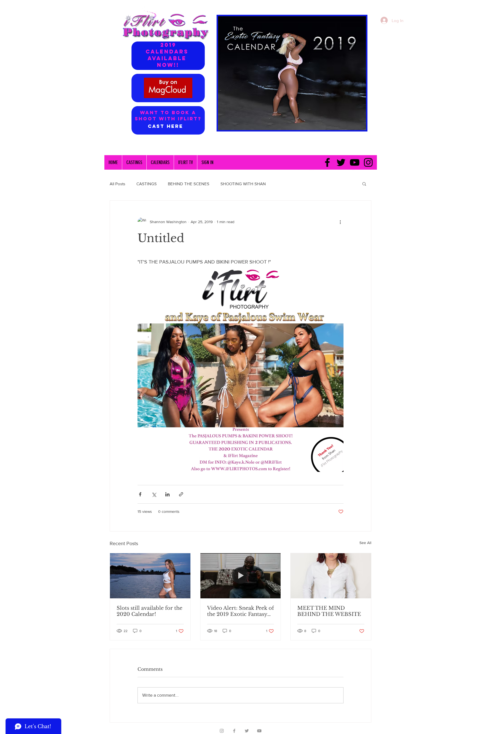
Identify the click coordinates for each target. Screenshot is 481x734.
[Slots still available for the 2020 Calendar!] (150, 575)
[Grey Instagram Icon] (221, 730)
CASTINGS (146, 183)
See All (365, 542)
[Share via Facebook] (140, 494)
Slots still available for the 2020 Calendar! (149, 611)
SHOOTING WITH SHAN (243, 183)
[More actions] (340, 221)
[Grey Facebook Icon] (234, 730)
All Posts (117, 183)
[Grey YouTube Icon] (259, 730)
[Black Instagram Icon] (368, 162)
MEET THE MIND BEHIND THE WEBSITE (329, 611)
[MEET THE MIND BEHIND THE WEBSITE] (331, 575)
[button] (364, 183)
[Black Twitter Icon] (341, 162)
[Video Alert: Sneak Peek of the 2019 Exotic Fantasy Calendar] (240, 575)
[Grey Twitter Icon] (246, 730)
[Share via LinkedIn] (167, 494)
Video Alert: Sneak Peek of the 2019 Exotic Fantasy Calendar (240, 611)
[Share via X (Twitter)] (153, 494)
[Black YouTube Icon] (354, 162)
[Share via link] (181, 494)
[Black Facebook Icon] (327, 162)
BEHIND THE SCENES (188, 183)
